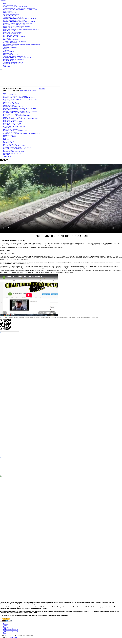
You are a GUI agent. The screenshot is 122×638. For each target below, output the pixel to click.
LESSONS (6, 48)
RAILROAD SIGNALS (9, 30)
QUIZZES (6, 50)
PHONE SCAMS (8, 60)
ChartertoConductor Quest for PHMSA (13, 62)
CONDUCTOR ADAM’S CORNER (13, 17)
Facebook (5, 624)
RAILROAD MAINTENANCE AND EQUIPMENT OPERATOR (21, 29)
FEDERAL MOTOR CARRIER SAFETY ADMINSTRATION (20, 9)
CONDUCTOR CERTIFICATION (12, 63)
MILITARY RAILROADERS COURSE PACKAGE (17, 23)
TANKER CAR (7, 38)
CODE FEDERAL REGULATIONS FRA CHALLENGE (19, 8)
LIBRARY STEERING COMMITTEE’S (14, 59)
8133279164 (42, 89)
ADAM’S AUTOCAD (9, 15)
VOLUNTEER (7, 66)
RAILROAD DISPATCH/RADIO (12, 32)
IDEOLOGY (6, 65)
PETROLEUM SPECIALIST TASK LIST (14, 36)
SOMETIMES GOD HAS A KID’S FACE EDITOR (17, 57)
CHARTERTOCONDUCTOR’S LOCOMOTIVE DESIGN (19, 18)
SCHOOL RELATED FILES (11, 14)
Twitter (5, 625)
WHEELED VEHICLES (10, 42)
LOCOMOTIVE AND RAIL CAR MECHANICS (16, 26)
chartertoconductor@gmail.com (27, 90)
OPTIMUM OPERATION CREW (12, 27)
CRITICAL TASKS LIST (10, 47)
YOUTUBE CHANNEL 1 (10, 628)
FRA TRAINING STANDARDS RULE (14, 20)
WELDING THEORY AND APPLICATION (15, 41)
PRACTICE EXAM (8, 51)
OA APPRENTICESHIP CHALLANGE (14, 56)
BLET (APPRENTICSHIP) (10, 54)
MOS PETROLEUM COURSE (11, 35)
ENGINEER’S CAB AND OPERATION (14, 24)
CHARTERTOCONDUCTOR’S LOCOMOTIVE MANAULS (20, 21)
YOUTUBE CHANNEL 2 (10, 630)
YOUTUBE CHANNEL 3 (10, 631)
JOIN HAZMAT (7, 11)
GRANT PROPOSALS (9, 12)
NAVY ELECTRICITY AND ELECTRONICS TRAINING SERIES (22, 44)
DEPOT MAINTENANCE (10, 39)
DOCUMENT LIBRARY (10, 45)
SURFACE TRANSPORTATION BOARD (15, 6)
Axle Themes (13, 637)
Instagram (5, 627)
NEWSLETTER (7, 53)
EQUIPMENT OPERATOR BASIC (13, 33)
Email (4, 633)
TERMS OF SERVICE (9, 5)
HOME (5, 3)
